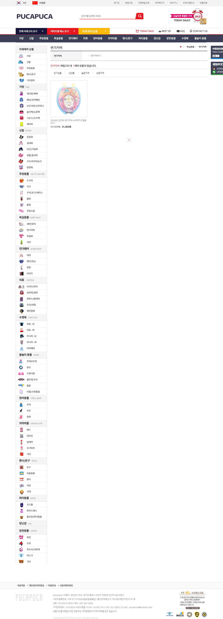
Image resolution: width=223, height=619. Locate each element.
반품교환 (203, 3)
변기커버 (94, 55)
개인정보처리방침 (36, 585)
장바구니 (173, 3)
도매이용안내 (188, 3)
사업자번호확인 (66, 585)
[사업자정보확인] (88, 599)
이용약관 (21, 585)
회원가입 (129, 3)
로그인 (117, 3)
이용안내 (52, 585)
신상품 (71, 73)
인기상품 (57, 73)
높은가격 (85, 73)
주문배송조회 (143, 3)
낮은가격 (100, 73)
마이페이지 (159, 3)
